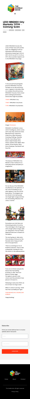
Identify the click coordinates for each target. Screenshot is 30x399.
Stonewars (13, 125)
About (14, 379)
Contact (23, 379)
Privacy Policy (15, 391)
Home (6, 379)
